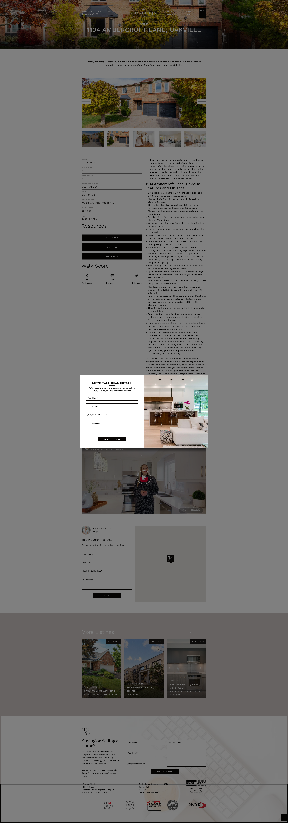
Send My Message (112, 439)
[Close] (203, 379)
